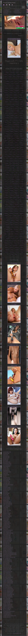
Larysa (22, 170)
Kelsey (20, 158)
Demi (11, 120)
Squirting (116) (6, 514)
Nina (22, 206)
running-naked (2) (8, 597)
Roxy (17, 218)
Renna (10, 215)
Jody (14, 152)
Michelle (6, 197)
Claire (22, 111)
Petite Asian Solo (7, 11)
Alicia (14, 76)
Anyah (6, 86)
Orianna (21, 208)
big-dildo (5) (6, 543)
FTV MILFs (17, 10)
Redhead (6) (6, 499)
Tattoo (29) (6, 519)
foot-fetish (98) (7, 556)
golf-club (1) (6, 564)
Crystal (7, 115)
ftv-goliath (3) (6, 558)
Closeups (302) (7, 463)
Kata (14, 156)
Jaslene (11, 145)
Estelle (22, 124)
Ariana (18, 86)
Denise (15, 120)
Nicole (13, 206)
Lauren (7, 172)
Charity (20, 108)
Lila (9, 177)
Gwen (11, 131)
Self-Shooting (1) (7, 504)
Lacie (17, 167)
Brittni (20, 99)
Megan (21, 192)
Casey (16, 106)
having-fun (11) (7, 570)
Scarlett (21, 222)
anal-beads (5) (7, 531)
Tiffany (10, 243)
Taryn (21, 238)
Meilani (7, 195)
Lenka (20, 172)
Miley (23, 197)
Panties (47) (6, 490)
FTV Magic (6, 10)
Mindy (7, 199)
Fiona (22, 126)
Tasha (5, 240)
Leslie (6, 174)
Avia (15, 92)
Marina (6, 190)
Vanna (21, 247)
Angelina (8, 83)
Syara (16, 236)
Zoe (12, 254)
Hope (9, 138)
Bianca (21, 95)
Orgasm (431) (6, 487)
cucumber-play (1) (8, 547)
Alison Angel (20, 76)
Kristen (8, 165)
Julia (23, 152)
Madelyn (21, 183)
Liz (9, 181)
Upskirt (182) (6, 524)
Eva (10, 126)
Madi (6, 186)
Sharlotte (7, 227)
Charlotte (7, 111)
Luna (10, 183)
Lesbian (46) (6, 483)
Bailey (22, 92)
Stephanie (10, 234)
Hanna (11, 133)
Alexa (18, 74)
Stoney (16, 234)
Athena (21, 88)
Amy (16, 81)
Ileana (13, 138)
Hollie (21, 136)
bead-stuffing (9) (7, 540)
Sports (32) (6, 511)
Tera (19, 240)
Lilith (22, 177)
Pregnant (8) (6, 497)
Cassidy (22, 106)
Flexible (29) (6, 477)
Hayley (17, 136)
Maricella (22, 188)
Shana (16, 224)
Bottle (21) (5, 459)
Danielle (7, 117)
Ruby (21, 218)
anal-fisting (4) (7, 534)
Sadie (17, 220)
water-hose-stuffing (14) (9, 615)
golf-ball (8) (6, 563)
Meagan (16, 192)
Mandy (16, 188)
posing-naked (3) (7, 587)
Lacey (13, 167)
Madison (11, 186)
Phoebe (11, 213)
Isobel (6, 140)
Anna (12, 83)
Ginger (21, 129)
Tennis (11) (5, 520)
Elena (14, 122)
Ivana (10, 140)
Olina (12, 208)
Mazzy (11, 192)
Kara (5, 156)
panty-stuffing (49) (8, 583)
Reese (5, 215)
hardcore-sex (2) (7, 568)
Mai (15, 186)
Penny (21, 211)
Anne (16, 83)
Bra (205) (5, 460)
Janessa (6, 145)
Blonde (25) (6, 456)
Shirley (16, 227)
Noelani (7, 208)
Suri (6, 236)
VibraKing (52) (6, 526)
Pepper (6, 213)
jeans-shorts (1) (7, 575)
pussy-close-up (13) (8, 590)
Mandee (11, 188)
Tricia (23, 243)
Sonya (20, 229)
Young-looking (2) (8, 530)
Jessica (18, 149)
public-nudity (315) (8, 588)
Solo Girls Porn (18, 13)
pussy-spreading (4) (8, 594)
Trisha (6, 245)
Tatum (10, 240)
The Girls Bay (18, 9)
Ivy (13, 140)
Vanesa (11, 247)
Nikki (18, 206)
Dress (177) (6, 469)
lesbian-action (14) (8, 577)
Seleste (7, 224)
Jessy (22, 149)
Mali (22, 186)
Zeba (22, 252)
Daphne (16, 117)
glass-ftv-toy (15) (7, 561)
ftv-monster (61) (7, 560)
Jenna (21, 147)
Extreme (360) (7, 472)
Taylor (14, 240)
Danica (20, 115)
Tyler (10, 245)
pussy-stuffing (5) (7, 595)
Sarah (6, 222)
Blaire (6, 97)
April (10, 86)
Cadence (16, 101)
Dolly (5, 122)
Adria (17, 72)
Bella (11, 95)
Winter (17, 252)
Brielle (7, 99)
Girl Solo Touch (7, 14)
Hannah (16, 133)
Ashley (7, 88)
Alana (5, 74)
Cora (6, 113)
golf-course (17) (7, 566)
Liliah (13, 177)
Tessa (22, 240)
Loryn (17, 181)
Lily (8, 179)
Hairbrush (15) (6, 479)
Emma (10, 124)
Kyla (17, 165)
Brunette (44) (6, 462)
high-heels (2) (7, 573)
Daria (7, 120)
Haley (21, 131)
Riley (19, 215)
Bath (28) (5, 455)
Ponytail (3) (6, 496)
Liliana (17, 177)
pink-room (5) (7, 584)
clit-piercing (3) (7, 546)
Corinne (10, 113)
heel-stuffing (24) (7, 571)
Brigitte (12, 99)
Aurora (22, 90)
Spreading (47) (7, 513)
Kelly (16, 158)
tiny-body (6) (6, 610)
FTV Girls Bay (7, 9)
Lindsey (18, 179)
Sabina (7, 220)
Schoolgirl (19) (7, 501)
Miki (15, 197)
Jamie (15, 142)
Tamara (13, 238)
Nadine (6, 204)
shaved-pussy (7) (7, 600)
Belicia (6, 95)
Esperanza (16, 124)
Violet (21, 249)
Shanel (21, 224)
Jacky (22, 140)
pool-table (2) (7, 585)
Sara (21, 220)
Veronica (7, 249)
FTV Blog (6, 13)
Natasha (21, 204)
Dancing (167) (6, 466)
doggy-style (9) (7, 550)
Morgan (12, 202)
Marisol (11, 190)
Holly (5, 138)
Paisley (11, 211)
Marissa (16, 190)
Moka (16, 199)
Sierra (7, 229)
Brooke (6, 101)
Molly (20, 199)
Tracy (19, 243)
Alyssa (10, 79)
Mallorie (6, 188)
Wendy (6, 252)
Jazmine (7, 147)
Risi (23, 215)
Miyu (12, 199)
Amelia (7, 81)
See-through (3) (7, 503)
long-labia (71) (7, 578)
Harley (21, 133)
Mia (22, 195)
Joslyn (18, 152)
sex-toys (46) (6, 598)
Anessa (20, 81)
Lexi (11, 174)
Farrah (14, 126)
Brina (16, 99)
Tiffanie (5, 243)
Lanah (9, 170)
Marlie (6, 192)
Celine (15, 108)
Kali (18, 154)
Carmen (6, 106)
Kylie (20, 165)
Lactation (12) (6, 482)
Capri (13, 104)
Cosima (15, 113)
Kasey (9, 156)
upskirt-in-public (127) (9, 611)
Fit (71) (4, 476)
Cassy (7, 108)
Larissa (17, 170)
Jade (7, 142)
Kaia (15, 154)
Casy (11, 108)
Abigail (7, 72)
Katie (23, 156)
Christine (17, 111)
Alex (15, 74)
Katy (7, 158)
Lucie (5, 183)
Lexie (14, 174)
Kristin (12, 165)
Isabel (18, 138)
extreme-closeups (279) (9, 554)
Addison (12, 72)
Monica (7, 202)
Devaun (20, 120)
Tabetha (7, 238)
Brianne (21, 97)
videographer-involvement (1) (7, 613)
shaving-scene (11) (8, 601)
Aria (14, 86)
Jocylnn (6, 152)
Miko (19, 197)
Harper (6, 136)
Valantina (15, 245)
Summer (22, 234)
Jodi (10, 152)
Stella (5, 234)
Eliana (18, 122)
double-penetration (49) (9, 553)
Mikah (11, 197)
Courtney (21, 113)
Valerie (6, 247)
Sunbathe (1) (6, 517)
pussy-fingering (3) (8, 591)
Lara (13, 170)
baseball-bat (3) (7, 538)
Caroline (12, 106)
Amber (21, 79)
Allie (6, 79)
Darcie (21, 117)
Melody (17, 195)
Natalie (16, 204)
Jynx (6, 154)
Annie (21, 83)
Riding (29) (6, 500)
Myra (21, 202)
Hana (6, 133)
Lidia (6, 177)
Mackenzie (15, 183)
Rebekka (22, 213)
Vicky (12, 249)
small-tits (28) (6, 603)
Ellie (23, 122)
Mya (17, 202)
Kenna (11, 161)
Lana (5, 170)
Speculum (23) (7, 510)
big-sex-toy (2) (7, 544)
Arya (22, 86)
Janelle (20, 142)
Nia (5, 206)
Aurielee (17, 90)
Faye (18, 126)
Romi (7, 218)
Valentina (21, 245)
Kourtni (21, 163)
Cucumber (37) (7, 464)
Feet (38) (5, 473)
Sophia (7, 231)
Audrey (11, 90)
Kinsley (21, 161)
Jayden (22, 145)
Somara (16, 229)
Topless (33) (6, 521)
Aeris (21, 72)
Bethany (16, 95)
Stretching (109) (7, 516)
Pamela (16, 211)
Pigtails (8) (5, 494)
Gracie (7, 131)
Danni (11, 117)
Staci (21, 231)
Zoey (16, 254)
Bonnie (15, 97)
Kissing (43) (6, 480)
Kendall (7, 161)
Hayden (12, 136)
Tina (15, 243)
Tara (17, 238)
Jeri (9, 149)
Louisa (21, 181)
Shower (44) (6, 506)
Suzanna (11, 236)
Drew (10, 122)
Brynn (11, 101)
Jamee (11, 142)
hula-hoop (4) (7, 574)
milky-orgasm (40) (8, 581)
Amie (12, 81)
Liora (23, 179)
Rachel (16, 213)
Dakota (12, 115)
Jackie (17, 140)
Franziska (7, 129)
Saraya (11, 222)
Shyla (21, 227)
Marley (21, 190)
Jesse (13, 149)
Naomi (11, 204)
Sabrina (12, 220)
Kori (11, 163)
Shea (12, 227)
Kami (22, 154)
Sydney (21, 236)
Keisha (11, 158)
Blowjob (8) (6, 457)
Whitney (12, 252)
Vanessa (17, 247)
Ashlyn (12, 88)
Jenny (5, 149)
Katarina (18, 156)
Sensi (12, 224)
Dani (16, 115)
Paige (6, 211)
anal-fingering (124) (8, 533)
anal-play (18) (6, 536)
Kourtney (16, 163)
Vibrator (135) (6, 527)
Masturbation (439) (8, 484)
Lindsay (13, 179)
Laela (21, 167)
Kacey (10, 154)
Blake (11, 97)
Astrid (16, 88)
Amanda (16, 79)
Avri (18, 92)
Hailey (16, 131)
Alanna (10, 74)
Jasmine (17, 145)
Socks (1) (5, 509)
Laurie (12, 172)
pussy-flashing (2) (8, 593)
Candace (8, 104)
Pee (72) (5, 492)
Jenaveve (12, 147)
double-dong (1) (7, 551)
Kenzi (16, 161)
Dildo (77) (5, 467)
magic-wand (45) (7, 580)
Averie (10, 92)
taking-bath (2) (7, 608)
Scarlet (16, 222)
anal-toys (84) (7, 537)
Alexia (9, 76)
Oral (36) (5, 486)
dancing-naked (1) (8, 548)
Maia (19, 186)
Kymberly (7, 167)
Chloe (12, 111)
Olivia (16, 208)
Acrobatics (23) (7, 452)
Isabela (22, 138)
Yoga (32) (5, 529)
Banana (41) (6, 453)
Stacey (17, 231)
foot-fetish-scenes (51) (9, 557)
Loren (12, 181)
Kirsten (6, 163)
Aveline (6, 92)
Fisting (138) (6, 474)
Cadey (21, 101)
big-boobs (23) (7, 541)
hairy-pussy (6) (7, 567)
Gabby (12, 129)
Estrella (6, 126)
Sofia (11, 229)
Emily (5, 124)
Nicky (9, 206)
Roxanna (12, 218)
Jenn (18, 147)
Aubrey (6, 90)
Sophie (12, 231)
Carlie (21, 104)
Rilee (15, 215)
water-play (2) (7, 617)
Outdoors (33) (7, 489)
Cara (17, 104)
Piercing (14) (6, 493)
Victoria (17, 249)
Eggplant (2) (6, 470)
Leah (16, 172)
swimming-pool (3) (8, 607)
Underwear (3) (7, 523)
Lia (22, 174)
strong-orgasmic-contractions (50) (8, 605)
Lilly (5, 179)
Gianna (17, 129)
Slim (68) (5, 507)
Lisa (6, 181)
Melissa (12, 195)
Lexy (18, 174)
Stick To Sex (17, 11)
